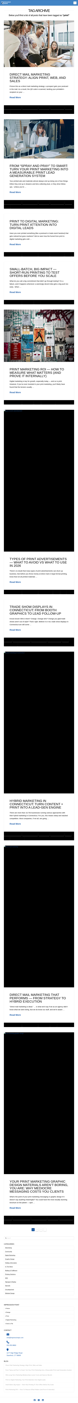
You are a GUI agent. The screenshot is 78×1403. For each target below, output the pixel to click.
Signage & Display (10, 1282)
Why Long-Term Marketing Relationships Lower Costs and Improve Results (29, 1375)
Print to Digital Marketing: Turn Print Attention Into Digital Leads (34, 225)
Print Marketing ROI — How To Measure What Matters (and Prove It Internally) (37, 373)
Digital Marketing (10, 1255)
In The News (9, 1266)
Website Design (10, 1293)
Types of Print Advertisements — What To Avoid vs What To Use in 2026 (38, 562)
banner (8, 640)
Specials (7, 1285)
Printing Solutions (10, 1274)
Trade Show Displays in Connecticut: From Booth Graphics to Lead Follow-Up (35, 610)
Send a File (9, 1323)
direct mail (44, 107)
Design (8, 1312)
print (7, 112)
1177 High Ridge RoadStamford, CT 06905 (14, 1354)
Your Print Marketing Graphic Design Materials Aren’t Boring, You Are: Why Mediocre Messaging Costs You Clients (39, 1186)
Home (8, 1308)
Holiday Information (11, 1263)
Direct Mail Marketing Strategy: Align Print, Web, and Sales (38, 78)
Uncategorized (9, 1289)
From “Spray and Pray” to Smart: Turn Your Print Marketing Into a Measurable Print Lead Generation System (39, 171)
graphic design (57, 107)
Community (8, 1251)
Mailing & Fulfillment (11, 1270)
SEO (6, 1278)
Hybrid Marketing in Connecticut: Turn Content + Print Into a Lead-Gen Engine (36, 804)
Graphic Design (9, 1259)
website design (48, 402)
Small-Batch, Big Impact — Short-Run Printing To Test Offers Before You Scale (34, 272)
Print (7, 1316)
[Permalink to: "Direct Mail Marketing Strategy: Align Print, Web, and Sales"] (39, 44)
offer (68, 107)
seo (63, 592)
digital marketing (30, 107)
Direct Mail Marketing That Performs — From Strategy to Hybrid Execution (38, 998)
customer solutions (12, 107)
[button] (74, 3)
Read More (15, 97)
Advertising (8, 1247)
